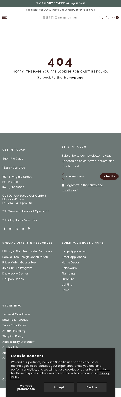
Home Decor (70, 262)
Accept (59, 387)
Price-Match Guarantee (19, 262)
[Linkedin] (23, 228)
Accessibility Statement (18, 342)
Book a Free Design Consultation (25, 257)
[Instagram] (17, 228)
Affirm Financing (13, 331)
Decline (91, 387)
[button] (101, 18)
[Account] (107, 17)
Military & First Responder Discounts (27, 251)
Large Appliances (74, 251)
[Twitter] (10, 228)
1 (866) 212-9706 (85, 9)
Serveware (69, 268)
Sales (65, 290)
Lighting (67, 284)
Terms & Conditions (16, 314)
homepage (74, 77)
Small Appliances (74, 257)
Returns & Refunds (15, 320)
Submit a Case (12, 159)
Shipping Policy (12, 336)
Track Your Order (14, 325)
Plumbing (68, 273)
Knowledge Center (15, 273)
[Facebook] (5, 228)
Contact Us (10, 347)
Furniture (68, 279)
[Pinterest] (29, 228)
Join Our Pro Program (17, 268)
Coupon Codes (13, 279)
